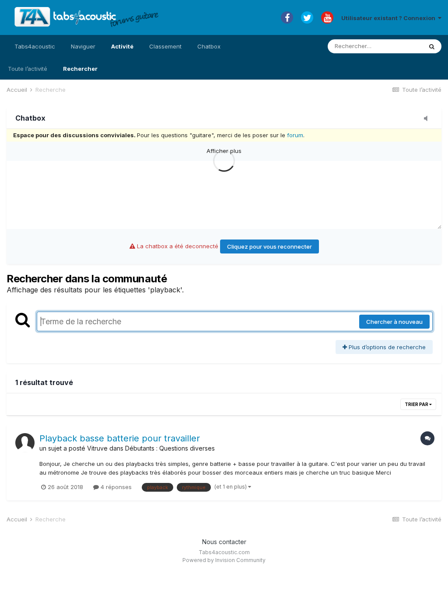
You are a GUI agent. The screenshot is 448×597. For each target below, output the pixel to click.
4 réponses (115, 486)
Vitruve (97, 448)
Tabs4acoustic (34, 46)
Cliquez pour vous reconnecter (269, 246)
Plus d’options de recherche (386, 347)
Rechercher (80, 68)
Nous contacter (224, 541)
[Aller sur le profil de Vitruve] (25, 442)
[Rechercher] (431, 46)
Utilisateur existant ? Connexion (389, 17)
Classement (165, 46)
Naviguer (83, 46)
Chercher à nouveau (394, 321)
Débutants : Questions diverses (170, 448)
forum (295, 135)
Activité (122, 46)
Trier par (417, 404)
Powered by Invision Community (224, 560)
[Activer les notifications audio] (428, 119)
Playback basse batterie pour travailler (119, 438)
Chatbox (208, 46)
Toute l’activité (27, 68)
